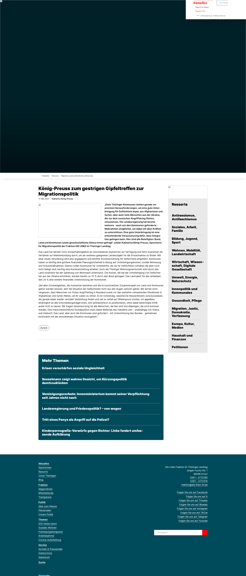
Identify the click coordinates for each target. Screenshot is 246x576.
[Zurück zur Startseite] (39, 175)
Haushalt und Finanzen (182, 337)
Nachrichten (44, 467)
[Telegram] (65, 5)
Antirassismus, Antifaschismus (212, 16)
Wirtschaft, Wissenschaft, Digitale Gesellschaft (188, 265)
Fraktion (43, 485)
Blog (40, 479)
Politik (41, 502)
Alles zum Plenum (47, 506)
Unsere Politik (45, 514)
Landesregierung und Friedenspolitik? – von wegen (81, 408)
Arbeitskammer (46, 535)
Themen (43, 519)
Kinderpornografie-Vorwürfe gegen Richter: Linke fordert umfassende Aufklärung (92, 432)
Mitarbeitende (45, 493)
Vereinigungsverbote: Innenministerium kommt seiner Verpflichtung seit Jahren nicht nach (95, 396)
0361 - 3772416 (199, 481)
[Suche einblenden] (233, 5)
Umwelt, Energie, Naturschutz (185, 279)
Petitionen (180, 347)
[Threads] (48, 5)
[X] (44, 5)
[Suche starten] (205, 532)
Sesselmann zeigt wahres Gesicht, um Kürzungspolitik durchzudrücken (84, 381)
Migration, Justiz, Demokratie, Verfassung (77, 176)
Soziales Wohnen (47, 527)
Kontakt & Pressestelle (50, 549)
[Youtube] (69, 5)
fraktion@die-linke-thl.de (194, 484)
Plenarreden (44, 510)
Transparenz (45, 497)
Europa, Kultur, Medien (183, 325)
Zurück (43, 327)
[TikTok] (60, 5)
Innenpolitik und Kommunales (184, 290)
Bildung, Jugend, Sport (185, 240)
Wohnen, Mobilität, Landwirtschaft (186, 252)
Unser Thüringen (47, 475)
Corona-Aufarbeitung (49, 539)
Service (42, 545)
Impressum (44, 557)
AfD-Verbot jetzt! (47, 523)
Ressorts (200, 11)
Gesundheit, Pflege (187, 300)
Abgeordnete (45, 489)
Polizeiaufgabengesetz (50, 531)
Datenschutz (45, 553)
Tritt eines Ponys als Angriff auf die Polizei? (75, 420)
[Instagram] (56, 5)
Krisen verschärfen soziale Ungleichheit (73, 368)
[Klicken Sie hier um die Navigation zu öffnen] (240, 5)
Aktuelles (45, 176)
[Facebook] (39, 5)
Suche (41, 562)
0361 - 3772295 (199, 477)
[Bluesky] (52, 5)
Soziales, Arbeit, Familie (184, 229)
